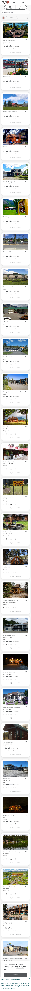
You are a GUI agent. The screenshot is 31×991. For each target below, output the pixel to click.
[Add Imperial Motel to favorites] (26, 778)
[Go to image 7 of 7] (18, 597)
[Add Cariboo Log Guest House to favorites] (26, 111)
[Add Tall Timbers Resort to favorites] (26, 742)
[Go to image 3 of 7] (14, 597)
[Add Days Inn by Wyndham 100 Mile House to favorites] (26, 958)
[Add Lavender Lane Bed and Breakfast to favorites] (26, 707)
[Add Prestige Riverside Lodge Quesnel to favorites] (26, 392)
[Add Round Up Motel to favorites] (26, 357)
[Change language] (14, 2)
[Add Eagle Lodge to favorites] (26, 217)
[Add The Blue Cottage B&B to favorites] (26, 181)
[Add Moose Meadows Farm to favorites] (26, 672)
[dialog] (15, 984)
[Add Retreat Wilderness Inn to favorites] (26, 40)
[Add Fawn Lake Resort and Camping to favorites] (26, 852)
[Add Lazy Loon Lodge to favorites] (26, 922)
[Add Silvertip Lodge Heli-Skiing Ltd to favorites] (26, 600)
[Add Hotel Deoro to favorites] (26, 76)
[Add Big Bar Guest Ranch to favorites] (26, 815)
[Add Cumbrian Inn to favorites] (26, 147)
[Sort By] (24, 17)
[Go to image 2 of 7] (13, 597)
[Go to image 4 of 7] (15, 597)
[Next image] (25, 30)
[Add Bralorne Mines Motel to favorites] (26, 635)
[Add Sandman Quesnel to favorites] (26, 287)
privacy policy (20, 968)
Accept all (16, 974)
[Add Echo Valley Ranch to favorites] (26, 427)
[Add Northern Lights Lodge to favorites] (26, 462)
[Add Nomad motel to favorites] (26, 252)
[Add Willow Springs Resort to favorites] (26, 497)
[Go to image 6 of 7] (17, 597)
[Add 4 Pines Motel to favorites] (26, 322)
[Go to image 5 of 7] (16, 597)
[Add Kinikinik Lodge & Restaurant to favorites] (26, 887)
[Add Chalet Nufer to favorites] (26, 567)
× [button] (29, 978)
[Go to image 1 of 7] (12, 597)
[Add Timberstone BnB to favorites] (26, 532)
